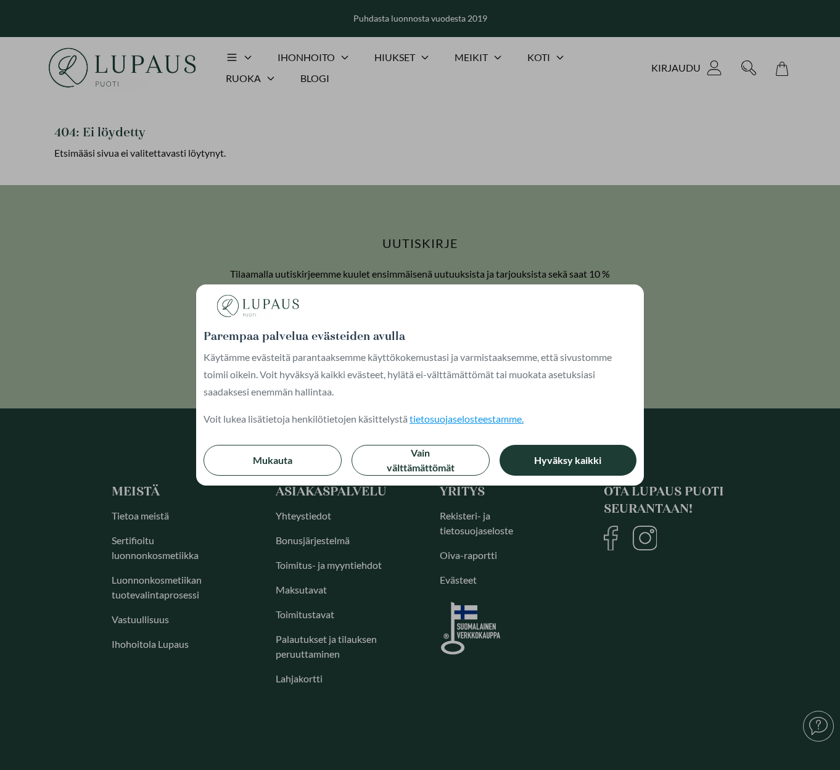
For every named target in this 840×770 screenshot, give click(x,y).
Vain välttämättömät (421, 460)
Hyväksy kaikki (567, 460)
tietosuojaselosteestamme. (467, 418)
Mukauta (272, 460)
